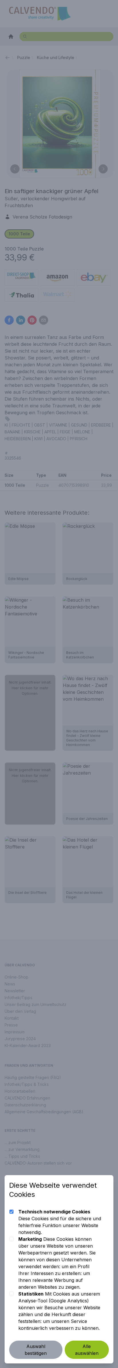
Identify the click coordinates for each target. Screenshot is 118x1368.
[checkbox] (11, 1211)
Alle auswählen (87, 1349)
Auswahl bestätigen (36, 1349)
